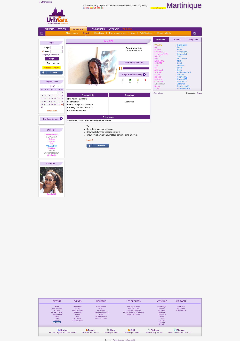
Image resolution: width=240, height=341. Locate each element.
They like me (181, 310)
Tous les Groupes (133, 307)
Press (57, 316)
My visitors (181, 308)
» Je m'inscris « (158, 8)
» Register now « (51, 68)
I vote (162, 318)
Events (62, 29)
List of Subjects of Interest (133, 312)
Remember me (53, 63)
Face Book (99, 33)
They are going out (117, 33)
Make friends (72, 33)
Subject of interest (133, 314)
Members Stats (164, 33)
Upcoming (77, 307)
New (133, 33)
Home (57, 307)
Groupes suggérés (133, 310)
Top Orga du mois (51, 119)
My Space (114, 29)
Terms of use (57, 314)
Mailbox (162, 308)
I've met (162, 320)
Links (57, 318)
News (162, 316)
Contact (57, 320)
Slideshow (77, 312)
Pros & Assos (57, 308)
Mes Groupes (133, 308)
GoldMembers (146, 33)
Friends (177, 39)
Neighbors (193, 39)
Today (77, 308)
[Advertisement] (142, 17)
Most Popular (77, 310)
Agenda (162, 312)
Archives (77, 318)
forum (199, 93)
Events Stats (77, 320)
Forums (57, 310)
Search (86, 33)
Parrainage (161, 307)
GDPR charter (57, 312)
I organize (162, 314)
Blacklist (162, 324)
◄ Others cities (45, 2)
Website (49, 29)
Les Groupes (98, 29)
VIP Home (181, 307)
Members (78, 29)
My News (162, 310)
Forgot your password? (51, 55)
